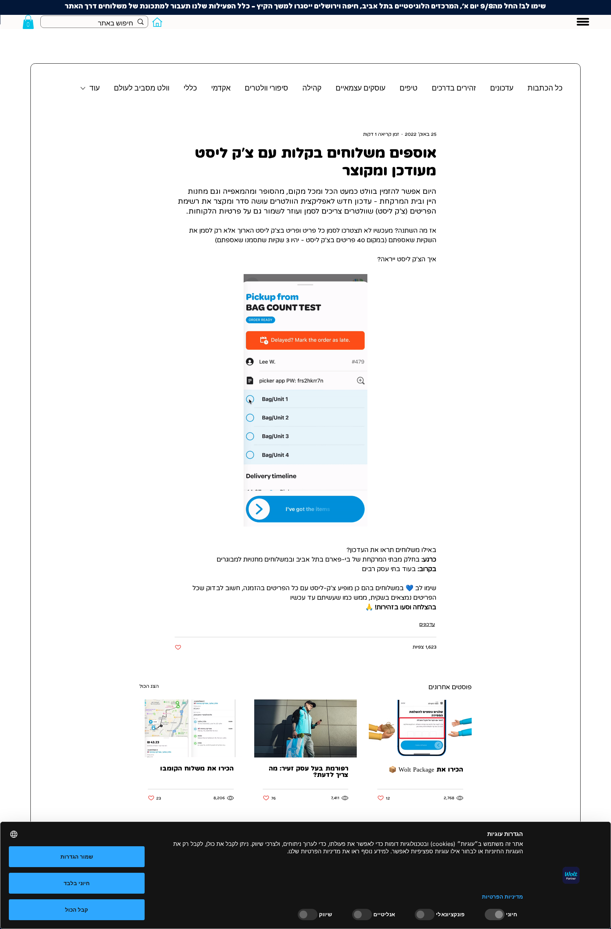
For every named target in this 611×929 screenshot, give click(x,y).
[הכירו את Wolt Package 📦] (420, 728)
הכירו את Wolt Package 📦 (426, 770)
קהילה (311, 88)
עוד (94, 88)
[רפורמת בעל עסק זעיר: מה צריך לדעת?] (305, 728)
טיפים (409, 88)
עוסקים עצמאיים (360, 88)
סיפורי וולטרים (266, 88)
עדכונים (501, 88)
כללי (190, 88)
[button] (28, 22)
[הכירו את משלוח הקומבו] (190, 728)
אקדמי (221, 88)
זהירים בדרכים (454, 88)
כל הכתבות (545, 88)
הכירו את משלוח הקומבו (197, 769)
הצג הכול (149, 686)
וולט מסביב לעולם (141, 88)
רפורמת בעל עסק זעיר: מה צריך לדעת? (308, 772)
